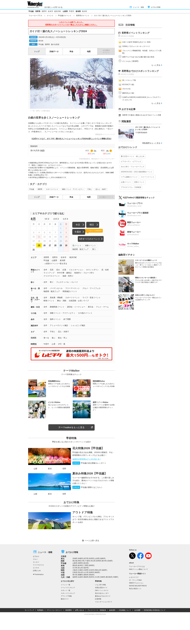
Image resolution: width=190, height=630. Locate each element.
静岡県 (91, 565)
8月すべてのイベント (89, 239)
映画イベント (49, 301)
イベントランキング (68, 587)
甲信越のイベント (64, 16)
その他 (33, 313)
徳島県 (86, 575)
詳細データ (54, 51)
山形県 (97, 558)
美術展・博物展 (56, 298)
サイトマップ (29, 610)
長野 (64, 469)
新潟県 (78, 11)
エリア (34, 257)
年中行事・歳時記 (64, 273)
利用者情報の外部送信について (154, 610)
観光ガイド (65, 599)
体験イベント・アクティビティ (73, 189)
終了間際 (67, 319)
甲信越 (31, 11)
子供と (89, 189)
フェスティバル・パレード (67, 282)
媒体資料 (112, 610)
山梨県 (65, 11)
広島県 (75, 572)
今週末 (77, 232)
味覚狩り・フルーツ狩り (84, 273)
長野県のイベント (82, 16)
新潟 (50, 469)
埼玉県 (93, 561)
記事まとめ (37, 570)
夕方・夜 (61, 344)
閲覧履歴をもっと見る (151, 143)
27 (50, 245)
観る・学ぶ (62, 338)
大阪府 (75, 570)
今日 (78, 225)
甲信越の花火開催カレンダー (88, 463)
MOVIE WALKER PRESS (138, 586)
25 (39, 245)
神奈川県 (81, 561)
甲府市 (71, 11)
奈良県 (91, 570)
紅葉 (64, 270)
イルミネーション (76, 270)
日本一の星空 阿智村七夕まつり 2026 (136, 42)
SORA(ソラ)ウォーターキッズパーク (136, 46)
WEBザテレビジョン (136, 583)
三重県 (86, 565)
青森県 (80, 558)
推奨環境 (68, 610)
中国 (62, 572)
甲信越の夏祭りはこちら (87, 487)
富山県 (80, 568)
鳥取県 (91, 572)
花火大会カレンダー (102, 593)
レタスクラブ (133, 577)
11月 (64, 219)
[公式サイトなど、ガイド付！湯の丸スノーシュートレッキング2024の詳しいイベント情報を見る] (71, 139)
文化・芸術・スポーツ (35, 300)
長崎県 (86, 577)
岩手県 (86, 558)
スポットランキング (68, 593)
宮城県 (75, 558)
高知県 (91, 575)
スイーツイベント (147, 177)
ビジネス (36, 568)
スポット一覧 (65, 590)
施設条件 (34, 325)
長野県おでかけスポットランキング (140, 71)
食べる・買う (35, 289)
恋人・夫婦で (63, 332)
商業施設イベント (70, 291)
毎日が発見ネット (135, 589)
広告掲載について (125, 610)
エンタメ (36, 562)
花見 (52, 270)
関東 (62, 561)
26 (44, 245)
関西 (62, 570)
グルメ (35, 559)
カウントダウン (92, 270)
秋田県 (91, 558)
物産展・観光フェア (80, 249)
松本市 (50, 11)
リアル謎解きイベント (129, 177)
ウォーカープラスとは (137, 566)
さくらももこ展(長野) (130, 61)
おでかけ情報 (155, 7)
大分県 (97, 577)
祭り (94, 249)
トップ (37, 51)
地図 (89, 51)
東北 (62, 559)
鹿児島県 (109, 577)
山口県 (86, 572)
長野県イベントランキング (136, 33)
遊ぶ (53, 338)
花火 (58, 270)
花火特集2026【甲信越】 (88, 448)
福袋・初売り (68, 276)
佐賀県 (80, 577)
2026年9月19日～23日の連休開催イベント (137, 172)
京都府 (80, 570)
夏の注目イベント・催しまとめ (132, 156)
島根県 (97, 572)
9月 (46, 219)
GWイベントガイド (101, 590)
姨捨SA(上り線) (128, 93)
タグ (32, 332)
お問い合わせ (79, 610)
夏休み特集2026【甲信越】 (89, 473)
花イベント (76, 245)
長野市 (44, 11)
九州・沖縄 (65, 577)
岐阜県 (80, 565)
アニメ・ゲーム (102, 307)
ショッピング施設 (78, 325)
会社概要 (137, 610)
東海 (62, 566)
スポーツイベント (52, 189)
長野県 (37, 11)
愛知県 (75, 565)
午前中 (46, 344)
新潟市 (84, 11)
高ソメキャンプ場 (129, 80)
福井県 (86, 568)
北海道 (63, 556)
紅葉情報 (98, 599)
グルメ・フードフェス (91, 288)
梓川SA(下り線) (128, 84)
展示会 (90, 307)
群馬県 (98, 561)
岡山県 (80, 572)
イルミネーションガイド (103, 602)
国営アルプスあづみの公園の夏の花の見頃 (138, 57)
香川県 (75, 575)
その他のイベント (85, 313)
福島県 (102, 558)
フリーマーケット (72, 288)
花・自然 (105, 270)
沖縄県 (115, 577)
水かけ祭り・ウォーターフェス (132, 167)
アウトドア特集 (82, 512)
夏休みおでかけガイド (103, 596)
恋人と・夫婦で (101, 189)
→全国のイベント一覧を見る (55, 263)
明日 (92, 225)
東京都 (75, 561)
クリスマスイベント (52, 276)
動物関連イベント (57, 307)
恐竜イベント (139, 182)
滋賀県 (104, 570)
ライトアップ (49, 273)
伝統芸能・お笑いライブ (79, 301)
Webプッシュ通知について (138, 569)
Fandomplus (39, 574)
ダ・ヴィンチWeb (135, 580)
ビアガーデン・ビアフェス (131, 161)
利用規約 (40, 610)
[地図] (42, 150)
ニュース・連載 (138, 7)
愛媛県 (80, 575)
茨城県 (109, 561)
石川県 (75, 568)
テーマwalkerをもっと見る (71, 427)
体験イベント (90, 245)
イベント (50, 16)
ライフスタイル (38, 565)
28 (55, 245)
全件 (45, 270)
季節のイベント (35, 271)
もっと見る (155, 65)
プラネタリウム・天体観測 (131, 187)
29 (61, 245)
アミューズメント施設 (59, 325)
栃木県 (104, 561)
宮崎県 (102, 577)
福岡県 (75, 577)
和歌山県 (98, 570)
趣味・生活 (35, 307)
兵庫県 (86, 570)
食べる (46, 338)
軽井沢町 (57, 11)
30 (66, 245)
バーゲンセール (56, 288)
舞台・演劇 (61, 301)
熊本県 (91, 577)
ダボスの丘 (126, 89)
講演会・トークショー (76, 307)
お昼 (53, 344)
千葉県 (87, 561)
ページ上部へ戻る (92, 541)
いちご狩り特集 (100, 585)
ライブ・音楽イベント (91, 298)
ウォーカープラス (35, 16)
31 (34, 249)
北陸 (62, 568)
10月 (55, 219)
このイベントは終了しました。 (71, 23)
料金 (71, 51)
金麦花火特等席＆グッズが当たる (86, 459)
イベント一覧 (65, 585)
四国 (62, 575)
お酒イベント (126, 182)
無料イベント (55, 319)
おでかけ (36, 556)
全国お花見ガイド (101, 587)
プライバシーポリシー (54, 610)
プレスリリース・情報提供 (96, 610)
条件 (32, 319)
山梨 (35, 469)
